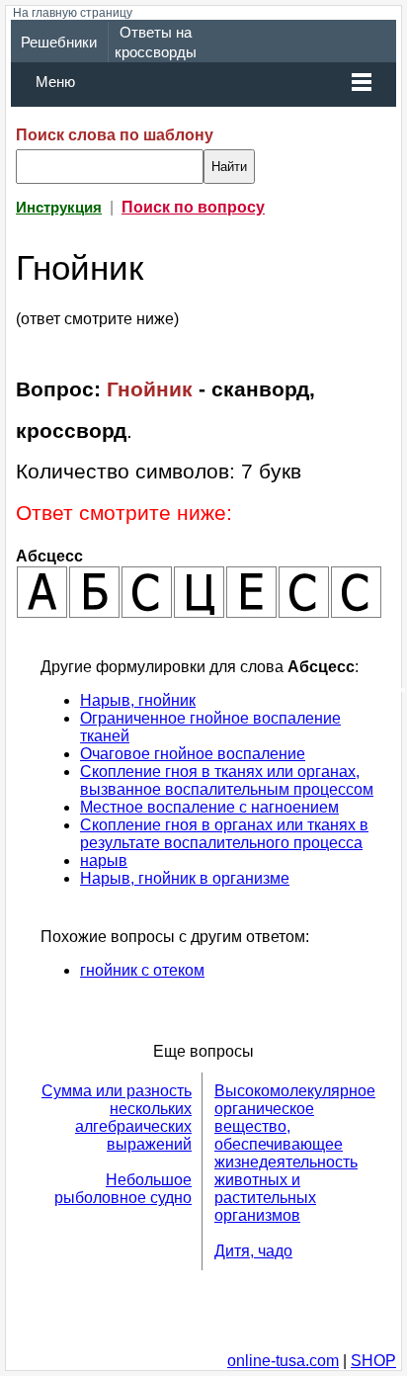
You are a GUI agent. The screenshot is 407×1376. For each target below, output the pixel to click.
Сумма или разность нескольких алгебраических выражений (116, 1117)
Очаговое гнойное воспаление (192, 753)
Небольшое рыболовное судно (123, 1188)
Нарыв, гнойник (138, 700)
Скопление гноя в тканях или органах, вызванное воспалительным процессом (226, 780)
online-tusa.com (283, 1360)
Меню (55, 82)
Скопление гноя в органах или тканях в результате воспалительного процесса (224, 834)
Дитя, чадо (253, 1251)
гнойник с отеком (142, 970)
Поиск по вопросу (193, 207)
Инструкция (59, 207)
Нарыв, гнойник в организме (184, 878)
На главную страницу (72, 13)
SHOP (373, 1360)
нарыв (103, 860)
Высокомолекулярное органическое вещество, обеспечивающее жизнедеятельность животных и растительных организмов (294, 1153)
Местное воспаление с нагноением (209, 807)
